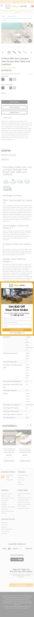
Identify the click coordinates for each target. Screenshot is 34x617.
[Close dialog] (32, 283)
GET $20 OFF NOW (17, 330)
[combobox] (17, 326)
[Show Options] (30, 326)
